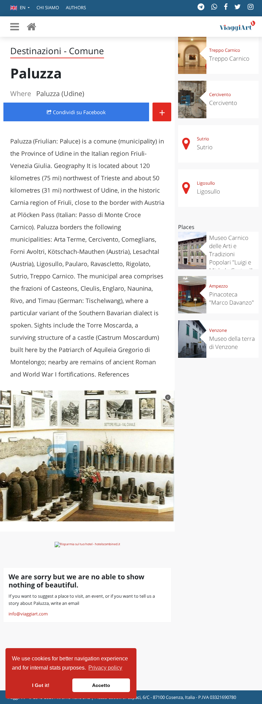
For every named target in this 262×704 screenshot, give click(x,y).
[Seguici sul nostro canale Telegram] (201, 6)
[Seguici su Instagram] (250, 6)
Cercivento (220, 94)
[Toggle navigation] (15, 26)
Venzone (218, 330)
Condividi (79, 112)
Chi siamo (48, 7)
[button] (20, 8)
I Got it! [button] (40, 685)
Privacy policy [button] (105, 668)
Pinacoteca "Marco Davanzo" (231, 298)
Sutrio (203, 139)
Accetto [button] (101, 685)
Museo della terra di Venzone (232, 343)
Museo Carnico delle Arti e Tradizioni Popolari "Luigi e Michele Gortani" (230, 254)
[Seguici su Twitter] (238, 6)
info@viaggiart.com (28, 614)
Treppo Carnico (224, 50)
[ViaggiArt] (31, 26)
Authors (76, 7)
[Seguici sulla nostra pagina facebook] (225, 6)
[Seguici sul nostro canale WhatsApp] (214, 6)
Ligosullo (206, 183)
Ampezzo (218, 286)
